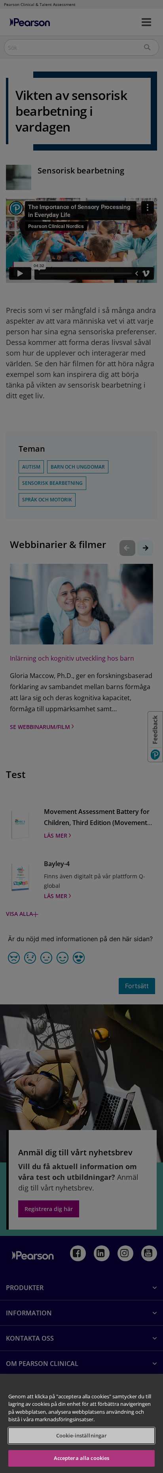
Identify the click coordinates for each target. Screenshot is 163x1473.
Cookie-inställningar (81, 1435)
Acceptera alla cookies (82, 1458)
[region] (81, 1423)
